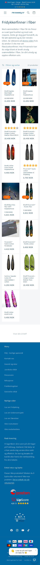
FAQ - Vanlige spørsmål (13, 353)
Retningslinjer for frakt (14, 560)
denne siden (28, 40)
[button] (5, 12)
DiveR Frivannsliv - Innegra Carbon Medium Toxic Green (29, 279)
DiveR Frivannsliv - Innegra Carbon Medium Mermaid (29, 133)
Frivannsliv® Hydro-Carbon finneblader (9, 244)
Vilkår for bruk (29, 556)
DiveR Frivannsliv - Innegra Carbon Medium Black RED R (11, 133)
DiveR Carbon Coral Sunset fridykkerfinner (9, 167)
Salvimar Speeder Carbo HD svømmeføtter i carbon (10, 279)
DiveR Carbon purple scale (8, 313)
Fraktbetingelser (11, 386)
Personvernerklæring (15, 556)
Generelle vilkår (10, 391)
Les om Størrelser (11, 418)
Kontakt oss (9, 358)
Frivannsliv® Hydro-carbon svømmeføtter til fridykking (29, 171)
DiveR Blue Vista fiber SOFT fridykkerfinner (9, 207)
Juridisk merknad (30, 560)
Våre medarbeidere (12, 429)
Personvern (9, 375)
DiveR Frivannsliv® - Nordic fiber (29, 206)
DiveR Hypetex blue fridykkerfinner (28, 93)
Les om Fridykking (11, 407)
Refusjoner (8, 380)
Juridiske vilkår (10, 369)
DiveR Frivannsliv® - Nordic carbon (29, 243)
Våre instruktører (11, 424)
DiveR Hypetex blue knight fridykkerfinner (9, 93)
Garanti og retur (10, 364)
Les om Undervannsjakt (14, 413)
